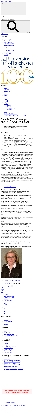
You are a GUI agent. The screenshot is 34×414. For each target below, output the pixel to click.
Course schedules (8, 349)
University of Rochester (10, 363)
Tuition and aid (7, 351)
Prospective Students (9, 50)
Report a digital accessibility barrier (13, 369)
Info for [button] (6, 104)
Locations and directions (10, 346)
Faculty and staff (8, 321)
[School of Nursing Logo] (17, 68)
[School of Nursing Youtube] (4, 313)
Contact (6, 343)
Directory (6, 345)
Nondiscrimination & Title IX (11, 366)
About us (6, 294)
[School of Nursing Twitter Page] (4, 308)
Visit (5, 98)
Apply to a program (9, 334)
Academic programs (9, 296)
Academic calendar (8, 348)
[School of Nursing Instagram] (4, 310)
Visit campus (7, 332)
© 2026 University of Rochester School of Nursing (13, 405)
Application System (9, 45)
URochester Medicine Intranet (11, 362)
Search (4, 85)
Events (5, 304)
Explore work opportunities (10, 335)
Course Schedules (8, 42)
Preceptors (9, 109)
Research (6, 92)
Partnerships (7, 359)
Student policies (8, 352)
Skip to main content (6, 1)
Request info (7, 331)
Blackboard (7, 40)
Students (9, 105)
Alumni (6, 55)
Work (5, 101)
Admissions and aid (9, 297)
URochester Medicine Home (11, 360)
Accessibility (4, 402)
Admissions (7, 91)
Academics (6, 89)
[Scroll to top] (12, 286)
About (5, 88)
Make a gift (6, 336)
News (5, 95)
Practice (6, 94)
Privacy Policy (11, 402)
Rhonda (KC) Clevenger (13, 280)
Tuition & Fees (7, 39)
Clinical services (8, 300)
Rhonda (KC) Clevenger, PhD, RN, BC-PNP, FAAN (17, 115)
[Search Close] (13, 8)
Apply (5, 99)
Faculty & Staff (7, 53)
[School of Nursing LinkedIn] (4, 311)
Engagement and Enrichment (11, 364)
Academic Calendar (9, 43)
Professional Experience (10, 187)
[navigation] (7, 286)
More (2, 221)
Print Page (8, 283)
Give (5, 102)
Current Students (8, 52)
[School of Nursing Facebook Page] (4, 307)
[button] (4, 34)
